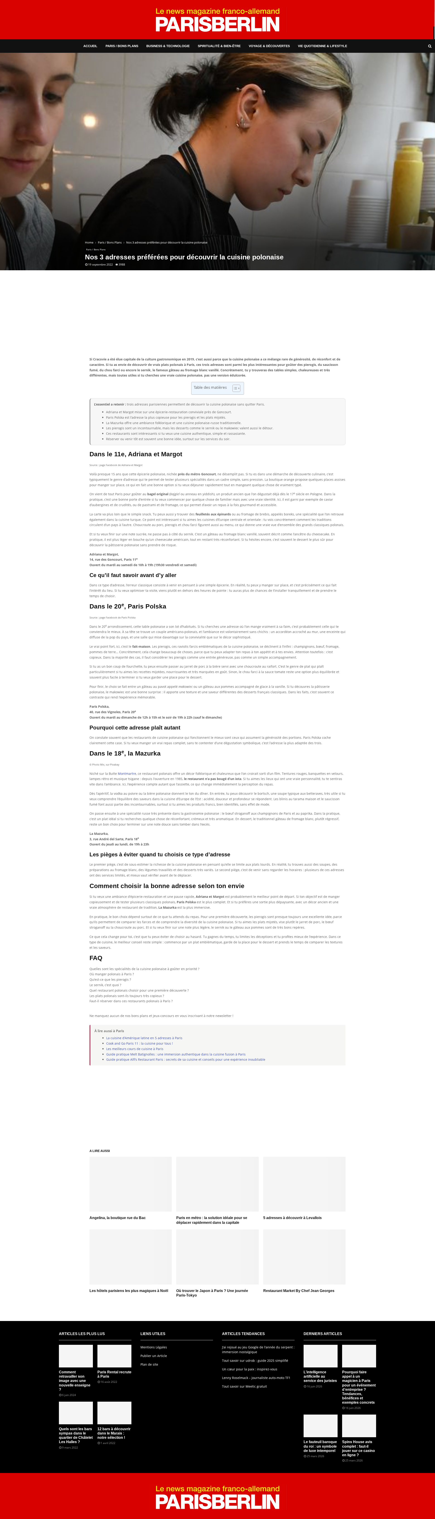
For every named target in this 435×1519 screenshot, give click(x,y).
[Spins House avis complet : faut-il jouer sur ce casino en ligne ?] (359, 1426)
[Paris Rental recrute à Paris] (114, 1356)
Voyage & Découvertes (269, 46)
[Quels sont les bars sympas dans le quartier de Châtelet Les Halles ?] (76, 1413)
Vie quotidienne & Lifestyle (322, 46)
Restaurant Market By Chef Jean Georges (298, 1291)
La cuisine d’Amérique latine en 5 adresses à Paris (144, 1038)
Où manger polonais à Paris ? (111, 974)
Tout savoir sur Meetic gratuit (244, 1386)
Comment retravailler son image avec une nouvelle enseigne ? (74, 1380)
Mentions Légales (153, 1347)
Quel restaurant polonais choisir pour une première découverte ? (139, 990)
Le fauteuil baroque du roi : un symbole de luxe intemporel (320, 1446)
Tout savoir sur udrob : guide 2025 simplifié (255, 1360)
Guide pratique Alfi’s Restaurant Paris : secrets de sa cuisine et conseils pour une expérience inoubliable (185, 1059)
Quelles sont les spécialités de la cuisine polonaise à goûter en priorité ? (144, 969)
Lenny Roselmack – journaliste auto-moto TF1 (256, 1378)
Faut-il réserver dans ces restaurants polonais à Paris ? (131, 1001)
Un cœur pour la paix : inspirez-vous (249, 1369)
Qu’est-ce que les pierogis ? (110, 979)
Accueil (90, 46)
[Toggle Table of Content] (234, 388)
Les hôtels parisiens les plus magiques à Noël (128, 1291)
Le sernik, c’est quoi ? (105, 985)
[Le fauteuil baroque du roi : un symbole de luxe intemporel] (321, 1426)
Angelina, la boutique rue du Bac (117, 1218)
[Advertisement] (217, 320)
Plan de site (149, 1364)
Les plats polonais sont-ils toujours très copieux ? (126, 996)
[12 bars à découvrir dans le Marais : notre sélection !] (114, 1413)
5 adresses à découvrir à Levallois (292, 1218)
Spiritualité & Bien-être (219, 46)
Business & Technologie (168, 46)
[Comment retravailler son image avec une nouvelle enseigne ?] (76, 1356)
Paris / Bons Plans (122, 46)
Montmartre (127, 773)
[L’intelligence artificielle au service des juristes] (321, 1356)
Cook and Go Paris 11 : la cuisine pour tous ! (139, 1043)
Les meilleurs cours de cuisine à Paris (134, 1049)
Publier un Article (153, 1356)
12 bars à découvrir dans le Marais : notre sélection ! (113, 1433)
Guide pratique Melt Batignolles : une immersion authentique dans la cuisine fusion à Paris (176, 1054)
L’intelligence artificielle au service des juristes (320, 1376)
